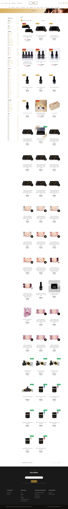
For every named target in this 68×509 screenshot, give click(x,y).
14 (13, 140)
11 (13, 134)
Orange (13, 87)
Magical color (13, 41)
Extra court (13, 60)
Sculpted (13, 28)
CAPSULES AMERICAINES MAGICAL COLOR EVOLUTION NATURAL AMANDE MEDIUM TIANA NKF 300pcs (41, 269)
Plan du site (30, 506)
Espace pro (50, 492)
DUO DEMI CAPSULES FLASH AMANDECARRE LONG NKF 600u (27, 37)
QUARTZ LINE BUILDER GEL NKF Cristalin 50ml (27, 423)
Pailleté (13, 89)
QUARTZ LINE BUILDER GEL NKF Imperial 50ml (54, 423)
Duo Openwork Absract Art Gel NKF (41, 62)
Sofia (13, 94)
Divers (13, 102)
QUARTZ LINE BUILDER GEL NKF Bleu (41, 397)
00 (13, 115)
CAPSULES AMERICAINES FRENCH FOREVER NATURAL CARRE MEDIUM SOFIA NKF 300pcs (40, 347)
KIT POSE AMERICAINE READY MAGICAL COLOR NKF (41, 114)
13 (13, 138)
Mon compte (9, 492)
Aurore (13, 69)
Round (13, 53)
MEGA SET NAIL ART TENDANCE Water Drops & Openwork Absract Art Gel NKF (27, 62)
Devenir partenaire (52, 494)
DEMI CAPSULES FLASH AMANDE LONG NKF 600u (54, 36)
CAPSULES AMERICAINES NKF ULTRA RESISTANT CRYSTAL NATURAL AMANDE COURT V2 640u (54, 192)
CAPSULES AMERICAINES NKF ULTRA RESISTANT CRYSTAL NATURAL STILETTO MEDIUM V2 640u (27, 192)
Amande (13, 49)
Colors (13, 37)
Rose (13, 90)
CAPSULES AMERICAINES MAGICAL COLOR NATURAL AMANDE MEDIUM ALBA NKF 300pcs (27, 244)
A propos (22, 497)
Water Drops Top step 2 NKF (54, 87)
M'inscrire (8, 494)
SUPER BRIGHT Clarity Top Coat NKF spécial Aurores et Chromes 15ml (41, 294)
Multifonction (13, 108)
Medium (13, 65)
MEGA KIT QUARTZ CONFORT (27, 396)
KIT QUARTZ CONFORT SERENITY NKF (41, 371)
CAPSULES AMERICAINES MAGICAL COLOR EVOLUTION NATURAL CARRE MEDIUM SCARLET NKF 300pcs (27, 295)
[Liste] (23, 20)
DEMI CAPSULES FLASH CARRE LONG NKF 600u (41, 36)
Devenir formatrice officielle (39, 492)
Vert (13, 96)
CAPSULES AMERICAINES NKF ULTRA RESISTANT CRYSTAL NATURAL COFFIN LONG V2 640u (41, 166)
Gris (13, 78)
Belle (13, 72)
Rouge (13, 93)
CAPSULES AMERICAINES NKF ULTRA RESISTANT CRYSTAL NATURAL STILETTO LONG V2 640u (54, 166)
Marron (13, 83)
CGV (21, 492)
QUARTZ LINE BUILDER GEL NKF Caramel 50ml (41, 449)
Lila (13, 82)
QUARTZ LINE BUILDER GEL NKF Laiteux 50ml (27, 449)
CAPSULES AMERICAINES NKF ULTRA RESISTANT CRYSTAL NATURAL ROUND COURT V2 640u (54, 140)
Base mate (13, 34)
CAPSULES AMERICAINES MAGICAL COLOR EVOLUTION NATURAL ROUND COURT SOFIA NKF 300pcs (54, 244)
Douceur (13, 38)
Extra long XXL (13, 63)
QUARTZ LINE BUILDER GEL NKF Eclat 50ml (54, 397)
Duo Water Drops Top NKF (54, 61)
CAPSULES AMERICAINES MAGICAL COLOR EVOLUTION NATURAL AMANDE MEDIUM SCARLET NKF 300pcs (54, 269)
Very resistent (13, 45)
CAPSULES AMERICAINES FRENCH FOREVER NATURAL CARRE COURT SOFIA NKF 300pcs (54, 321)
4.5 (13, 123)
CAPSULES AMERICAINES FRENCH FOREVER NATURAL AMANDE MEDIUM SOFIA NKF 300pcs (54, 347)
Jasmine (13, 79)
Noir (13, 85)
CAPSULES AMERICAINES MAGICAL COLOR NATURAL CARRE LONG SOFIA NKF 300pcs (40, 244)
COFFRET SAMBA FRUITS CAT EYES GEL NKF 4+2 (41, 139)
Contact (22, 494)
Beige (13, 71)
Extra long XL (13, 61)
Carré (13, 50)
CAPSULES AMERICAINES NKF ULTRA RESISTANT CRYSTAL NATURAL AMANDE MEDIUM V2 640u (41, 192)
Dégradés (13, 104)
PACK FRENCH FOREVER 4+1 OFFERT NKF (27, 320)
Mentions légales (9, 506)
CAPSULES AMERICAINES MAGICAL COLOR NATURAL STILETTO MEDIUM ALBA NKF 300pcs (54, 218)
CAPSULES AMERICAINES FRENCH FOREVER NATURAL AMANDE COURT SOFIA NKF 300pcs (27, 347)
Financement (37, 494)
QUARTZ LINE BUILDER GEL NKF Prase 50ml (41, 423)
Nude (13, 86)
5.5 (13, 126)
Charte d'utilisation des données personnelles (20, 506)
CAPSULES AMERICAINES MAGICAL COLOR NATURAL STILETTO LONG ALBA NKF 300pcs (40, 218)
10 (57, 462)
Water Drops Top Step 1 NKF (27, 113)
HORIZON (60, 506)
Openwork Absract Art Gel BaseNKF (41, 88)
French (13, 76)
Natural (13, 27)
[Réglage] (61, 3)
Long (13, 64)
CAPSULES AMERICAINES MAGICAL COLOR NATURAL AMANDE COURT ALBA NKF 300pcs (27, 218)
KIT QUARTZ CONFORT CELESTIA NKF (27, 371)
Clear (13, 35)
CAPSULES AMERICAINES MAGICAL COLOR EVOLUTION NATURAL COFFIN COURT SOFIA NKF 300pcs (27, 269)
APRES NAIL (13, 22)
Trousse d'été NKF (54, 113)
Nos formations (37, 497)
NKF (13, 23)
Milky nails (13, 42)
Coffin (13, 52)
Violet (13, 97)
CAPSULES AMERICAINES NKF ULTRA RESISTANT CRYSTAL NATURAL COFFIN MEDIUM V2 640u (27, 140)
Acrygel (13, 101)
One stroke (13, 109)
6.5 (13, 129)
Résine (13, 111)
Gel (13, 105)
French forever (13, 39)
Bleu (13, 75)
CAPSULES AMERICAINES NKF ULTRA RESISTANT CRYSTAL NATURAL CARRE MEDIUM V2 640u (27, 166)
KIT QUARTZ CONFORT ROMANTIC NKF (54, 371)
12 (13, 137)
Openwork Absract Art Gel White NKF (27, 88)
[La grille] (21, 20)
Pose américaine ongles (25, 499)
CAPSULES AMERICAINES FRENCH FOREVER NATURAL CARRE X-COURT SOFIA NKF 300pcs (40, 321)
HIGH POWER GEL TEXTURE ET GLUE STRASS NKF (54, 294)
